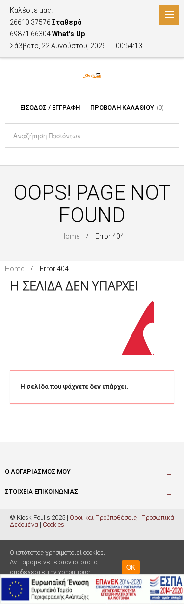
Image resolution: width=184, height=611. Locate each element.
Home (69, 236)
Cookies (53, 524)
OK (130, 567)
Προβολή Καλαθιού (122, 107)
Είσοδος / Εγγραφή (50, 107)
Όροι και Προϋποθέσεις (103, 517)
